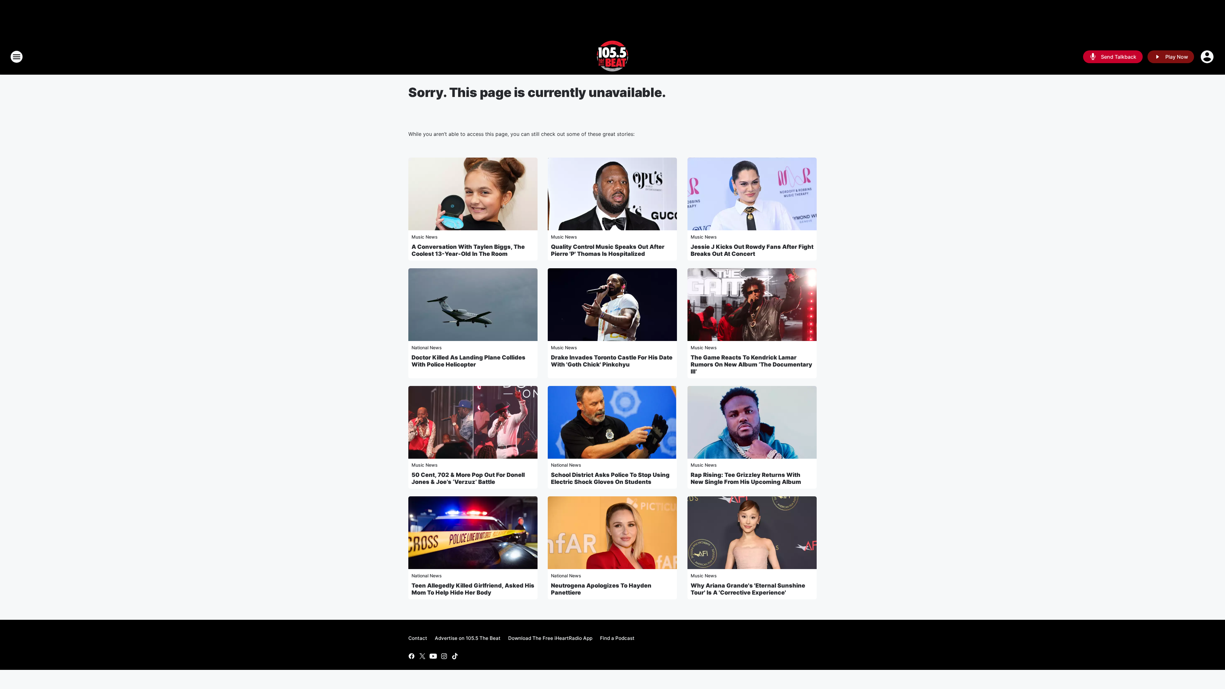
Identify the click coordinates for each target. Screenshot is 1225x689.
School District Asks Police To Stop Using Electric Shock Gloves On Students (610, 478)
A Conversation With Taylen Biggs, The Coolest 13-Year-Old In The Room (468, 250)
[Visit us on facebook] (411, 656)
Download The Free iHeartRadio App (550, 638)
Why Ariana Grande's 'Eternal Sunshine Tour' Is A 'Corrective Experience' (748, 589)
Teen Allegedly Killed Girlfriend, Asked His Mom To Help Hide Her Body (473, 589)
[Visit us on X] (422, 656)
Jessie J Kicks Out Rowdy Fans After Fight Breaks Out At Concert (752, 250)
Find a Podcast (617, 638)
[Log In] (1208, 56)
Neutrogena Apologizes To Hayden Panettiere (601, 589)
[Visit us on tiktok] (455, 656)
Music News (425, 237)
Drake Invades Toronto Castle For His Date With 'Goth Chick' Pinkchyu (611, 361)
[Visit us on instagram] (444, 656)
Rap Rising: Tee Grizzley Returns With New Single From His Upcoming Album (746, 478)
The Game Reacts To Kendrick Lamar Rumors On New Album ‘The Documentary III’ (751, 364)
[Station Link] (612, 56)
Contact (417, 638)
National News (427, 347)
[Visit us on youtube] (433, 656)
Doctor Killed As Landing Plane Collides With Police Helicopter (468, 361)
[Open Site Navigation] (16, 56)
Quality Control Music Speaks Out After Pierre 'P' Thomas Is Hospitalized (607, 250)
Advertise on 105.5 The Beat (468, 638)
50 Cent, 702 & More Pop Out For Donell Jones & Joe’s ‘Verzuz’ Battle (468, 478)
